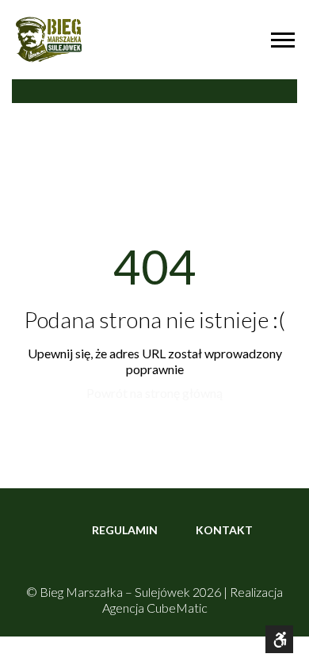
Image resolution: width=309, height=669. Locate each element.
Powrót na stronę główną (154, 392)
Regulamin (125, 530)
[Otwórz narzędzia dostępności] (279, 639)
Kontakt (224, 530)
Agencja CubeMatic (155, 607)
